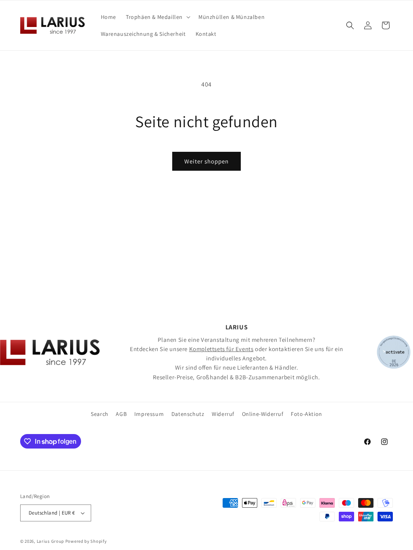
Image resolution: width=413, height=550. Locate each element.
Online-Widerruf (263, 414)
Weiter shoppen (206, 161)
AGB (121, 414)
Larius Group (50, 541)
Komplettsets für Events (221, 349)
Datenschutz (187, 414)
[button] (157, 16)
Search (99, 414)
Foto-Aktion (306, 414)
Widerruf (223, 414)
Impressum (149, 414)
